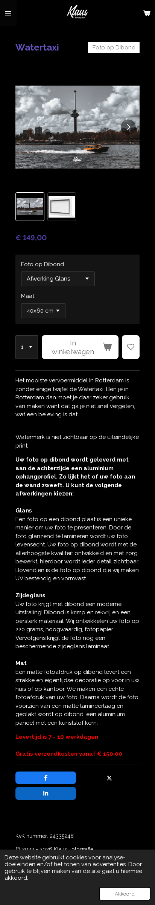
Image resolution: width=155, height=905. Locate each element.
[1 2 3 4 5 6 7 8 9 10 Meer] (26, 347)
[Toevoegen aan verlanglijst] (131, 347)
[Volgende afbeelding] (128, 127)
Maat (27, 296)
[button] (29, 206)
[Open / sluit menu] (8, 13)
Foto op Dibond (42, 264)
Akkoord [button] (125, 894)
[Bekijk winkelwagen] (146, 13)
